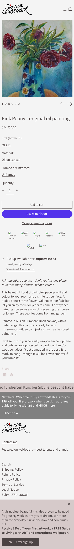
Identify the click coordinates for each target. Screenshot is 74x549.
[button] (70, 9)
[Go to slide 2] (6, 104)
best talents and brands (52, 449)
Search (6, 464)
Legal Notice (10, 489)
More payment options (37, 223)
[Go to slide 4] (12, 104)
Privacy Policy (11, 479)
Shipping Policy (12, 469)
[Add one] (17, 190)
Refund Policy (11, 474)
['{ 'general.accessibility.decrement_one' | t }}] (3, 190)
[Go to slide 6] (19, 104)
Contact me (9, 442)
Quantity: (8, 183)
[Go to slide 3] (9, 104)
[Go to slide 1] (2, 104)
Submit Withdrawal (15, 495)
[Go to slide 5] (16, 104)
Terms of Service (13, 484)
